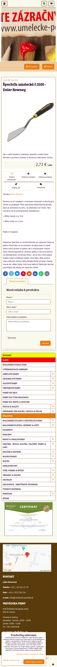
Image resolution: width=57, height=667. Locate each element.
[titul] (28, 60)
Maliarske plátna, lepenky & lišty (21, 425)
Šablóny (7, 434)
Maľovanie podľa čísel (15, 364)
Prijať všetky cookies (33, 661)
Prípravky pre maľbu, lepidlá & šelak (22, 411)
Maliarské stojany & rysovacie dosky (22, 420)
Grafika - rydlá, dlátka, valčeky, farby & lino (24, 445)
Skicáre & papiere (12, 451)
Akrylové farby (11, 373)
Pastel (6, 461)
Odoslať (45, 343)
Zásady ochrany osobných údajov (30, 654)
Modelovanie (10, 456)
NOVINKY (7, 355)
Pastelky (7, 479)
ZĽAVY (6, 359)
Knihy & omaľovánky (14, 439)
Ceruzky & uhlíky (12, 474)
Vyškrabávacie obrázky (15, 369)
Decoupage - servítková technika (20, 484)
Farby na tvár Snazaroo (15, 397)
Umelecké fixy (10, 465)
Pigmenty (8, 429)
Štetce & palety (11, 406)
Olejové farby (10, 383)
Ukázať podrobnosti (11, 660)
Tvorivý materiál (12, 488)
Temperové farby (11, 387)
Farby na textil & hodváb (16, 401)
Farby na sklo (10, 392)
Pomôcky (7, 493)
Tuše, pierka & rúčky (13, 470)
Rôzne (6, 498)
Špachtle (7, 415)
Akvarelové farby (12, 378)
